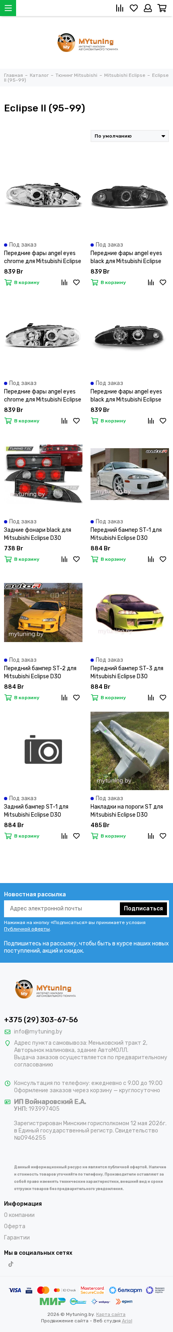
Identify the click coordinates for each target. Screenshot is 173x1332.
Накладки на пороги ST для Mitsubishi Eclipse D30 (127, 810)
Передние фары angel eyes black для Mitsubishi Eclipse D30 (126, 258)
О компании (19, 1215)
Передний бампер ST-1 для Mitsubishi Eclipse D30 (126, 534)
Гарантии (17, 1237)
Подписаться (143, 908)
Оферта (14, 1226)
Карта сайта (111, 1314)
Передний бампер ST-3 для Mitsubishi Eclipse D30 (127, 672)
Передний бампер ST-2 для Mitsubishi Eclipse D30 (40, 672)
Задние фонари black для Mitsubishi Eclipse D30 (37, 534)
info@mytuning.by (38, 1031)
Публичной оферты (27, 929)
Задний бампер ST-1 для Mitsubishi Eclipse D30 (36, 810)
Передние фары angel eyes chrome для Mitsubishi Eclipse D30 (42, 258)
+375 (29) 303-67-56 (41, 1019)
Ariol (127, 1321)
